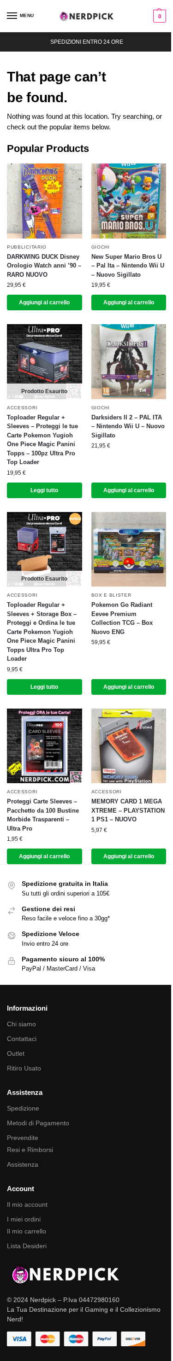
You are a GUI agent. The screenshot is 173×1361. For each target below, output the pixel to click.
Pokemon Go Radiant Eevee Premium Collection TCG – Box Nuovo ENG (122, 618)
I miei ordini (24, 1219)
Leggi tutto (44, 490)
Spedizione (23, 1108)
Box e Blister (111, 595)
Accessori (22, 407)
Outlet (15, 1053)
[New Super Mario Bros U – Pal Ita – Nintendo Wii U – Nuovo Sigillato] (129, 200)
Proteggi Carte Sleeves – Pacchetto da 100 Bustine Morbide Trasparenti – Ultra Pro (43, 815)
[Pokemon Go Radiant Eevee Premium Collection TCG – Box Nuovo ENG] (129, 549)
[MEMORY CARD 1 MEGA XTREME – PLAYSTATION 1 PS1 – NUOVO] (129, 746)
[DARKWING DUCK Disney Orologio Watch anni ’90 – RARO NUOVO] (44, 200)
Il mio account (27, 1204)
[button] (158, 16)
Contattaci (21, 1038)
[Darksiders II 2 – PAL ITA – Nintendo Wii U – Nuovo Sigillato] (129, 361)
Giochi (100, 247)
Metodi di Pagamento (38, 1123)
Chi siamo (21, 1024)
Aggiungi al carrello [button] (44, 302)
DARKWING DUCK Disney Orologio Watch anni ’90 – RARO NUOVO (44, 265)
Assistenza (22, 1164)
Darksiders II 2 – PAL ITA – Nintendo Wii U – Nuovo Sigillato (128, 426)
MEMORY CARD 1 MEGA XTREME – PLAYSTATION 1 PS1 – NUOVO (128, 810)
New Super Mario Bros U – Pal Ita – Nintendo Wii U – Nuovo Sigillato (127, 265)
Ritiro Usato (24, 1068)
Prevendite (22, 1137)
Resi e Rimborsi (30, 1149)
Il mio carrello (26, 1231)
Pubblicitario (27, 247)
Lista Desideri (27, 1246)
